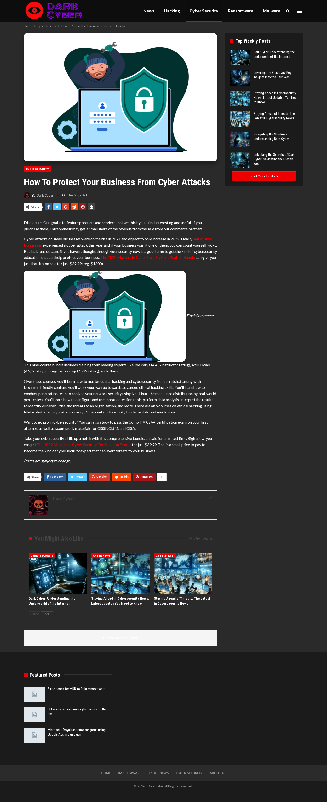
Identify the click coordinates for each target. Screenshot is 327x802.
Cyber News (102, 555)
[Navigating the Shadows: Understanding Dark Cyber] (240, 139)
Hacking (172, 10)
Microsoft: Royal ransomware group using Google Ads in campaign (77, 732)
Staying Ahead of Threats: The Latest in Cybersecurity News (274, 115)
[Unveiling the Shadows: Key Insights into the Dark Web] (240, 78)
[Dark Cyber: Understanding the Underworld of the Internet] (58, 573)
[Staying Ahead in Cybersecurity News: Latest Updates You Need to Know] (120, 573)
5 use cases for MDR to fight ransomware (76, 689)
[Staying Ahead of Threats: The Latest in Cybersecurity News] (183, 573)
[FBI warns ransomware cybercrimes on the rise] (34, 714)
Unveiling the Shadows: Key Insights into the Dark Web (272, 74)
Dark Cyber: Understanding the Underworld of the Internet (274, 54)
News (148, 10)
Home (106, 773)
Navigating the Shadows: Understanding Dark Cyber (271, 136)
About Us (218, 773)
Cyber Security (204, 10)
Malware (271, 10)
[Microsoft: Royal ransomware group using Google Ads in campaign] (34, 735)
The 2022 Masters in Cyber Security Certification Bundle (148, 257)
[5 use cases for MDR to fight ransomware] (34, 694)
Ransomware (240, 10)
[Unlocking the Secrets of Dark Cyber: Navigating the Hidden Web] (240, 160)
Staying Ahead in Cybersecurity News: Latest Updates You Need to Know (276, 97)
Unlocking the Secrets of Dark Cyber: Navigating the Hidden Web (274, 159)
